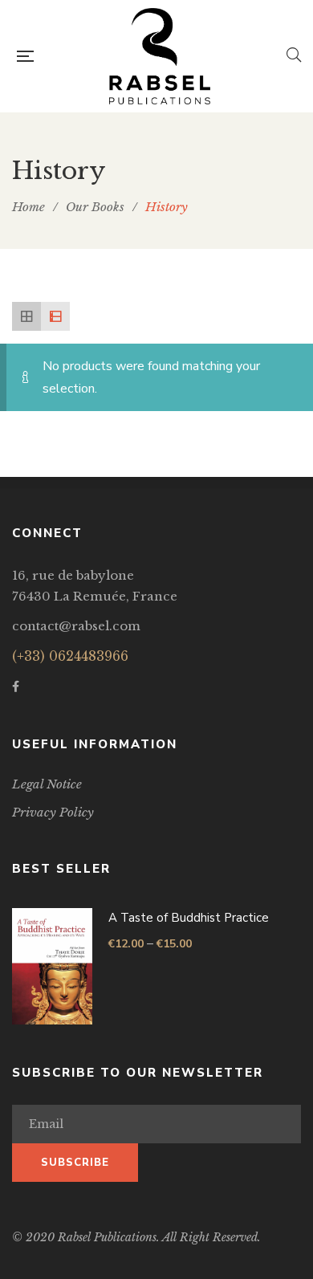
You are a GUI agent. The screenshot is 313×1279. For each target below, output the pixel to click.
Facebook (15, 686)
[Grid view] (26, 316)
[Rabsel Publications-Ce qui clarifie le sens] (160, 56)
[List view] (55, 316)
